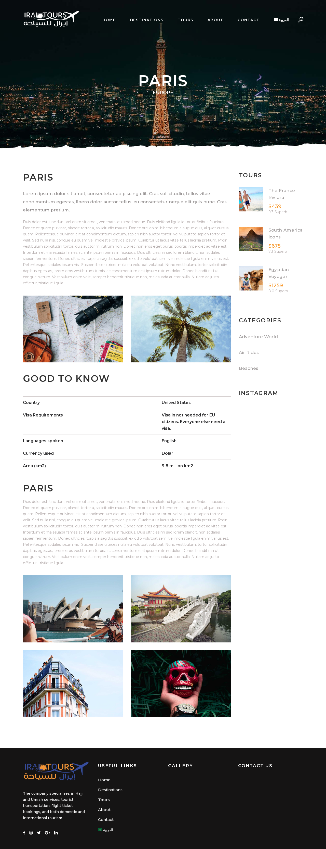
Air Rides (249, 352)
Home (104, 779)
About (104, 809)
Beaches (248, 368)
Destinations (110, 789)
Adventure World (258, 336)
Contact (106, 819)
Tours (104, 799)
